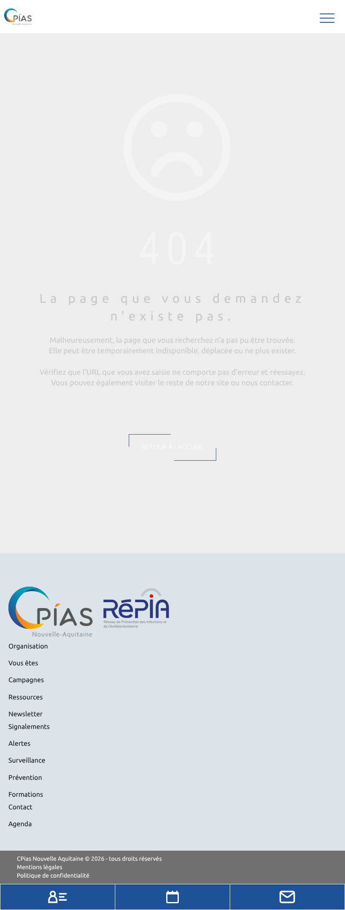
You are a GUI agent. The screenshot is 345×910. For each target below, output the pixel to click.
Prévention (25, 778)
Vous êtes (23, 663)
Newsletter (25, 714)
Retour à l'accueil (172, 447)
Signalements (29, 727)
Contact (20, 807)
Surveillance (26, 760)
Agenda (20, 824)
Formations (25, 794)
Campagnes (26, 680)
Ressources (25, 697)
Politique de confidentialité (53, 875)
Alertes (19, 743)
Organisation (28, 646)
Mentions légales (39, 867)
